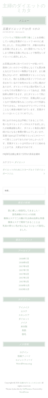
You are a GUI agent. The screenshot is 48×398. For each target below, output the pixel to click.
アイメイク (24, 307)
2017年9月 (24, 266)
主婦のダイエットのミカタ (24, 8)
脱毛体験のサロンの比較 (24, 214)
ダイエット (19, 162)
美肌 (24, 330)
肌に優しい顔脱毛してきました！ (24, 210)
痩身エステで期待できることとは (24, 222)
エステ (24, 311)
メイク (24, 322)
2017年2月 (24, 277)
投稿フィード (24, 356)
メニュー (24, 20)
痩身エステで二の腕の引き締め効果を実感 (24, 218)
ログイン (24, 352)
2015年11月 (24, 289)
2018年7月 (24, 258)
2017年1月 (24, 281)
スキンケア (24, 315)
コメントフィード (24, 360)
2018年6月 (24, 262)
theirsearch (19, 32)
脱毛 (24, 334)
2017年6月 (24, 274)
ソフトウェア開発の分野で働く (18, 37)
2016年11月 (24, 285)
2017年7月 (24, 270)
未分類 (24, 326)
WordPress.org (24, 363)
